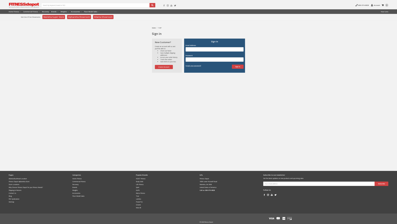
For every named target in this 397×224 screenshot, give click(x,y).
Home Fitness (14, 12)
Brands (54, 12)
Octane (138, 205)
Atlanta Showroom (103, 17)
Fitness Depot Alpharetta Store (19, 182)
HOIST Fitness (140, 179)
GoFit (138, 190)
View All (138, 208)
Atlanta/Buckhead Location (18, 179)
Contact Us (12, 193)
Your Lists (384, 12)
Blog (10, 196)
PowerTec (139, 202)
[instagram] (168, 5)
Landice (138, 199)
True (137, 196)
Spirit (137, 187)
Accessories (75, 12)
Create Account (163, 67)
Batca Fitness (140, 193)
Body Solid (139, 182)
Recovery (45, 12)
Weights (64, 12)
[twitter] (175, 5)
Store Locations (14, 184)
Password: (189, 56)
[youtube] (171, 5)
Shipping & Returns (15, 190)
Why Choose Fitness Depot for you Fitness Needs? (26, 187)
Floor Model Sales (91, 12)
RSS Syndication (14, 199)
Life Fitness (140, 184)
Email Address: (191, 45)
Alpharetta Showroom (79, 17)
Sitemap (11, 202)
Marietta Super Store (53, 17)
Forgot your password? (193, 66)
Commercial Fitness (30, 12)
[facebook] (164, 5)
